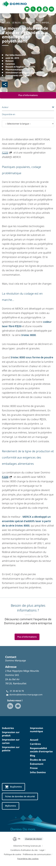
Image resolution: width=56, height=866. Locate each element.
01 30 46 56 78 (17, 691)
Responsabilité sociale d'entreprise (41, 750)
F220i (5, 152)
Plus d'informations (28, 95)
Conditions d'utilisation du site (24, 850)
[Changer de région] (45, 9)
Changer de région (33, 838)
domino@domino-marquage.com (25, 694)
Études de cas (38, 759)
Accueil (34, 739)
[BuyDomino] (27, 9)
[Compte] (39, 9)
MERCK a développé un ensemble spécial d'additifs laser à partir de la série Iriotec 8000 (26, 521)
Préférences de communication (37, 854)
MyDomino (10, 805)
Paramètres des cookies (28, 858)
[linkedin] (10, 706)
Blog (32, 755)
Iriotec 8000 (28, 335)
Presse (34, 768)
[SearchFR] (33, 9)
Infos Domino (38, 772)
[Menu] (51, 9)
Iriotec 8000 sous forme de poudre (32, 357)
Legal (41, 850)
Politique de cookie (12, 854)
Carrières (35, 743)
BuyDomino (16, 786)
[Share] (5, 84)
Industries (8, 728)
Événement (36, 763)
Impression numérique (36, 729)
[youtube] (18, 706)
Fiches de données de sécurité (20, 796)
